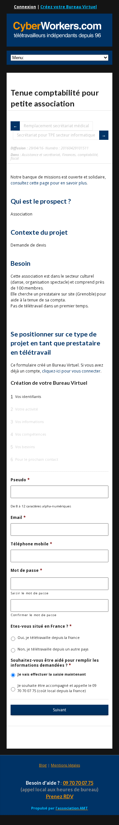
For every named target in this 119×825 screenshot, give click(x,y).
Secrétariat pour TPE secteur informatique (56, 135)
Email (18, 517)
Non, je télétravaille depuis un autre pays (53, 649)
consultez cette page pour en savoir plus (49, 183)
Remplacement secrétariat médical (56, 126)
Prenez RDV (59, 796)
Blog (43, 765)
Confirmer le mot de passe (34, 615)
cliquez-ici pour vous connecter (71, 371)
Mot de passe (26, 570)
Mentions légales (65, 765)
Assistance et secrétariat (41, 154)
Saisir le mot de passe (30, 593)
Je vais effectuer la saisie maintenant (52, 674)
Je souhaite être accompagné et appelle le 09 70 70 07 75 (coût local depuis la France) (57, 688)
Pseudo (20, 480)
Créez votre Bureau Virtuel (68, 7)
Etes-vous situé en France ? (41, 626)
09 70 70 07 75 (78, 783)
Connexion (25, 7)
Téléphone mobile (31, 544)
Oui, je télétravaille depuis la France (49, 637)
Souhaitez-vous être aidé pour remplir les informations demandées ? (55, 663)
